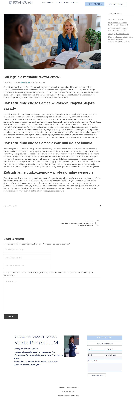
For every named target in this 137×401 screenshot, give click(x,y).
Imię (90, 349)
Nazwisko (108, 349)
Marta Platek (25, 82)
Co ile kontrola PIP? (116, 19)
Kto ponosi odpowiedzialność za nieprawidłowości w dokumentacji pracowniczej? (120, 39)
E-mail (90, 355)
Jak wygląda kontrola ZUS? (118, 34)
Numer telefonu (110, 355)
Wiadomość (92, 361)
